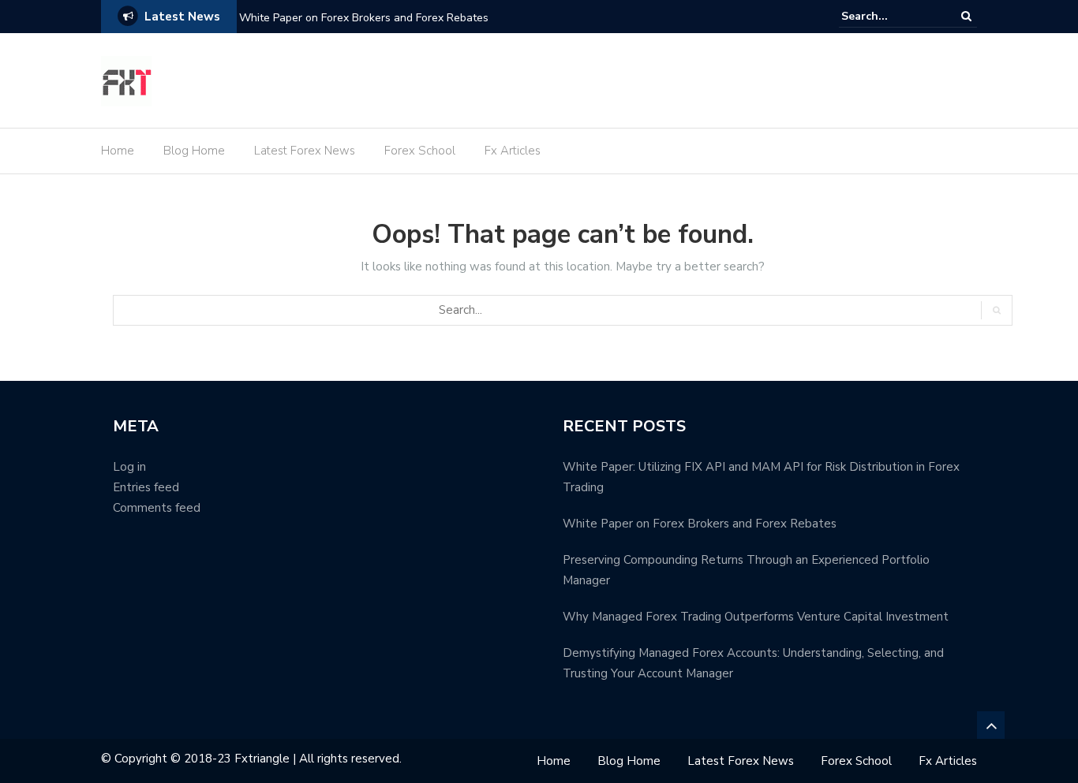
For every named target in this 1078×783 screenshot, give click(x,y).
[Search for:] (889, 16)
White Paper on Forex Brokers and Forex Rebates (363, 17)
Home (117, 150)
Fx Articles (513, 150)
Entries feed (146, 487)
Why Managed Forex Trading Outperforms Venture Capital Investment (756, 617)
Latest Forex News (304, 150)
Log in (129, 467)
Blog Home (194, 150)
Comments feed (156, 508)
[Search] (966, 16)
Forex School (419, 150)
